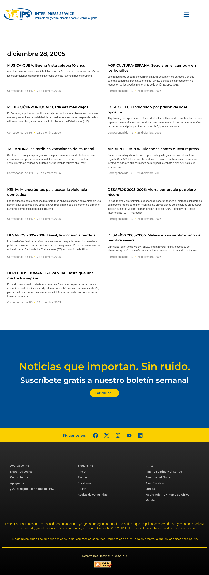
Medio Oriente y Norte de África (168, 494)
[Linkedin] (140, 435)
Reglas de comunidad (93, 494)
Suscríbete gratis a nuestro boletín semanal (104, 380)
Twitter (83, 477)
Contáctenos (19, 477)
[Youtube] (129, 435)
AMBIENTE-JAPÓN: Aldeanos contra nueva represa (153, 149)
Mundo (150, 500)
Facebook (84, 483)
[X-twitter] (106, 435)
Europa (150, 489)
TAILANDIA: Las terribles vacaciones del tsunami (50, 149)
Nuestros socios (21, 471)
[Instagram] (118, 435)
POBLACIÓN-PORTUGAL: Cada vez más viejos (47, 107)
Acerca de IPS (19, 465)
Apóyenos (17, 483)
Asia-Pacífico (155, 483)
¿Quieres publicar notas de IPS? (32, 489)
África (150, 465)
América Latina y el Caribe (164, 471)
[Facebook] (95, 435)
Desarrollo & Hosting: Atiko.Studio (104, 555)
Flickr (82, 489)
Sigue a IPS (85, 465)
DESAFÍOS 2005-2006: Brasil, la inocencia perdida (51, 235)
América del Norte (158, 477)
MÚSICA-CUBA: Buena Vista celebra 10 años (46, 65)
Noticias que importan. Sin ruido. (104, 366)
